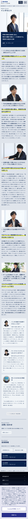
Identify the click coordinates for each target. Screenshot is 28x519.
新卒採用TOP (3, 470)
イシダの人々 (9, 470)
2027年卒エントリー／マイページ (9, 456)
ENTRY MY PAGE (20, 2)
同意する (14, 515)
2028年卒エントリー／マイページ (9, 463)
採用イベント (6, 480)
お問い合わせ (6, 432)
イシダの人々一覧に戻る (15, 413)
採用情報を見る (6, 450)
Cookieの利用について (14, 509)
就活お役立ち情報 (19, 450)
